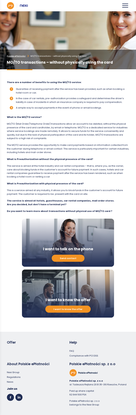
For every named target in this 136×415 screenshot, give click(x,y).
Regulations (14, 377)
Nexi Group (13, 372)
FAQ (71, 350)
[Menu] (125, 6)
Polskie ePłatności (16, 56)
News (10, 381)
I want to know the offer (68, 309)
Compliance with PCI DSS (83, 355)
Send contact (68, 258)
